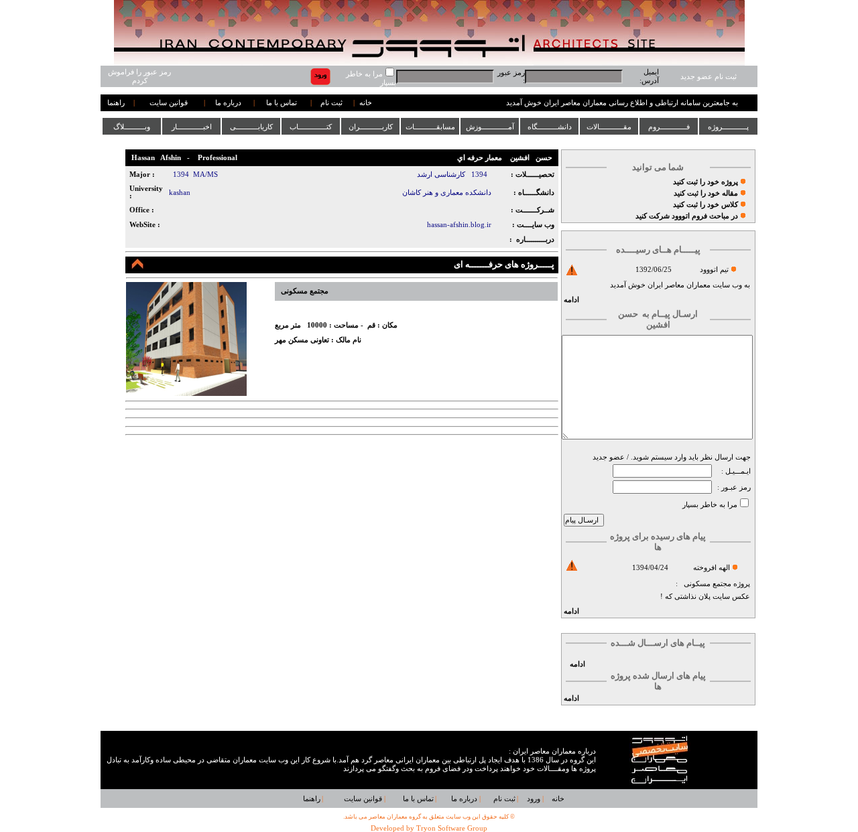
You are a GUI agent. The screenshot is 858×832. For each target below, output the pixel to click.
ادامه (571, 299)
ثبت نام (331, 103)
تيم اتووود (714, 269)
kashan (179, 192)
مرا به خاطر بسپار (709, 504)
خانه (365, 103)
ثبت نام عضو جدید (708, 76)
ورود (533, 799)
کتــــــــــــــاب (311, 127)
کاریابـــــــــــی (251, 127)
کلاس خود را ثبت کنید (705, 204)
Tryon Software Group (451, 828)
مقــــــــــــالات (609, 127)
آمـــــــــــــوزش (490, 127)
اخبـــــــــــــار (192, 127)
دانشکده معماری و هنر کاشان (446, 192)
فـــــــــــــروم (669, 127)
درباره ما (228, 103)
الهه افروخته (711, 567)
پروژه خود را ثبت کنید (705, 182)
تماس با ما (281, 103)
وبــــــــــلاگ (131, 127)
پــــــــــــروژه (728, 127)
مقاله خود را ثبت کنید (706, 193)
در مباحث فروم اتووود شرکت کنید (686, 216)
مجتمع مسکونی (707, 583)
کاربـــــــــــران (371, 127)
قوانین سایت (168, 103)
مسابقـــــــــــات (430, 127)
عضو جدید (609, 457)
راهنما (116, 103)
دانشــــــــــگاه (550, 127)
